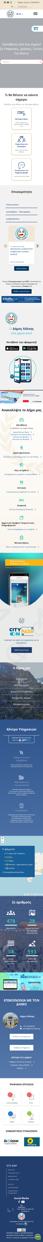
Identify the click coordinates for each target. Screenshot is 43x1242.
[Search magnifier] (40, 61)
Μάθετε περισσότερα (22, 291)
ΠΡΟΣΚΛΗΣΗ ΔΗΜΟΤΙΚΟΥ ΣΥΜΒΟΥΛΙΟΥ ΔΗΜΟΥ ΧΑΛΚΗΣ (21, 252)
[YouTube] (8, 2)
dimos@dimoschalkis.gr (31, 1029)
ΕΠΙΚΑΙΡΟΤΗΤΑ (13, 1173)
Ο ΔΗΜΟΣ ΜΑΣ (13, 1179)
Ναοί (10, 857)
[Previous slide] (6, 246)
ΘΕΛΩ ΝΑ (11, 1170)
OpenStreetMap (38, 894)
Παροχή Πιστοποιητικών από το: (21, 739)
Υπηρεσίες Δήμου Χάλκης (20, 1065)
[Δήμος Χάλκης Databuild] (21, 981)
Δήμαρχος (21, 678)
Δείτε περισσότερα (16, 262)
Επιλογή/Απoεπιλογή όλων (14, 872)
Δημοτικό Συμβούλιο (21, 691)
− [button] (2, 841)
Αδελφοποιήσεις (21, 704)
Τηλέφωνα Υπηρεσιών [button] (21, 1048)
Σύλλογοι (20, 1068)
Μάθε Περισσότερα (21, 650)
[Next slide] (37, 246)
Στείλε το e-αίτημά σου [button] (21, 1036)
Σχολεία (11, 868)
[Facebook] (5, 2)
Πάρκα (11, 861)
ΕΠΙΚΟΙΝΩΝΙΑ (13, 1188)
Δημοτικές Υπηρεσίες (16, 853)
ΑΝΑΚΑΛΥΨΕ (12, 1176)
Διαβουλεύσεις (12, 219)
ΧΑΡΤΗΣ (11, 1184)
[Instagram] (12, 2)
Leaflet (26, 894)
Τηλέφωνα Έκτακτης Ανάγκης (20, 1062)
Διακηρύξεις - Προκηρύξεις (18, 212)
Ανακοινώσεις (12, 204)
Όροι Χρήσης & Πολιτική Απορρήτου (25, 1210)
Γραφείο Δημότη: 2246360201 (29, 2)
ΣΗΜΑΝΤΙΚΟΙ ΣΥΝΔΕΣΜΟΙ (13, 1192)
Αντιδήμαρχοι (21, 685)
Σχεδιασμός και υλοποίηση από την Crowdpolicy (22, 1222)
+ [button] (2, 838)
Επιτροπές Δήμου (21, 697)
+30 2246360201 (28, 1026)
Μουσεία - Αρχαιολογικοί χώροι (20, 864)
